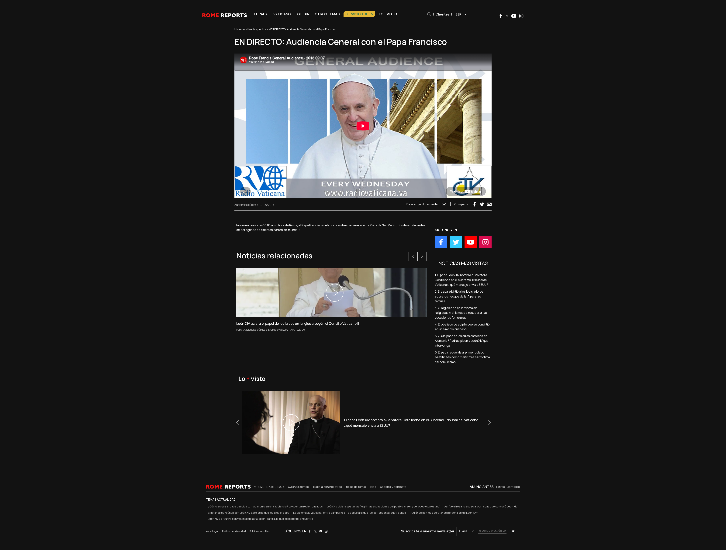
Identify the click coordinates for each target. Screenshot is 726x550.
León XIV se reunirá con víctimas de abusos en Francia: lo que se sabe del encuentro (260, 518)
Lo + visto (388, 14)
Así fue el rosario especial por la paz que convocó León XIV (480, 506)
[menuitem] (460, 14)
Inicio (237, 29)
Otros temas (327, 14)
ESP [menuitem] (458, 14)
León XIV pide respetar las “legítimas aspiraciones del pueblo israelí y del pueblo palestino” (383, 506)
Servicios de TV (359, 14)
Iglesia (302, 14)
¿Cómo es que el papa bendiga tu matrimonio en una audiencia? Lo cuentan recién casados (265, 506)
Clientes (442, 14)
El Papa (261, 14)
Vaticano (282, 14)
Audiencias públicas (255, 29)
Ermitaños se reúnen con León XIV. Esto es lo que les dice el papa (248, 512)
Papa (239, 329)
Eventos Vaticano (278, 329)
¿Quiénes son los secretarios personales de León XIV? (444, 512)
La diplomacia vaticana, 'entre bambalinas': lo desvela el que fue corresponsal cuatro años (349, 512)
